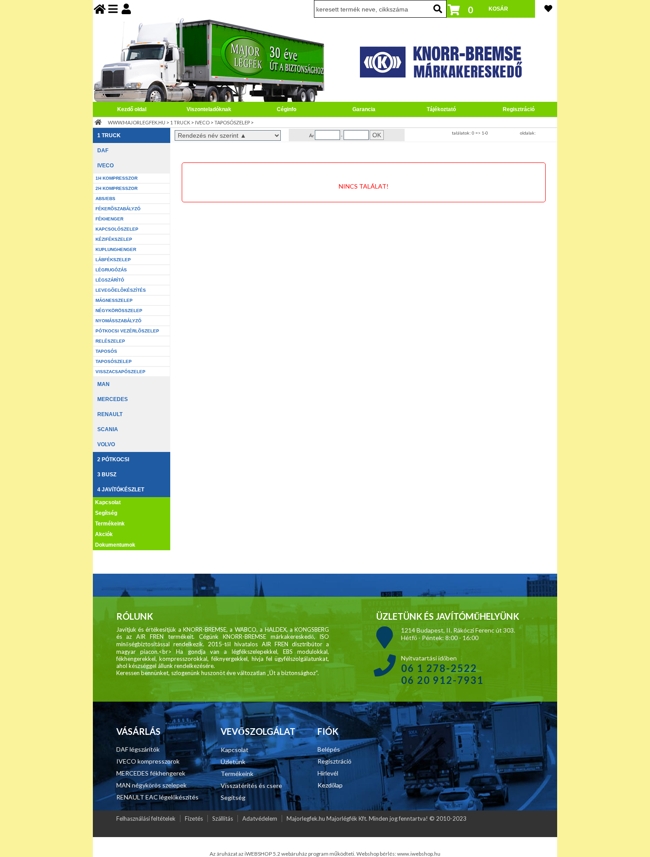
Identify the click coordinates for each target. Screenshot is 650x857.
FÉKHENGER (109, 218)
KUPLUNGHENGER (116, 249)
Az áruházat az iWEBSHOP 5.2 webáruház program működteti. (283, 853)
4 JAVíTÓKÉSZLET (120, 489)
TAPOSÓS (106, 351)
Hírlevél (327, 773)
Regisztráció (519, 109)
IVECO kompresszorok (148, 761)
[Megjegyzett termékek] (548, 8)
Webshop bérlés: (376, 853)
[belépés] (126, 8)
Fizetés (194, 818)
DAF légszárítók (138, 749)
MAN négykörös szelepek (151, 785)
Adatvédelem (259, 818)
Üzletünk (233, 761)
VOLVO (106, 444)
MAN (103, 384)
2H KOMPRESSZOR (117, 188)
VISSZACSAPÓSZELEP (120, 371)
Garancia (363, 109)
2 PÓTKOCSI (113, 459)
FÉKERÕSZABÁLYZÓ (118, 208)
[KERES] (438, 9)
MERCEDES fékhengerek (150, 773)
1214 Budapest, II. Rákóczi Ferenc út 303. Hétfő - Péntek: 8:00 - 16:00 (458, 633)
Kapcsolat (108, 502)
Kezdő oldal (131, 109)
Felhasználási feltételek (146, 818)
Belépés (328, 749)
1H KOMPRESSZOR (117, 178)
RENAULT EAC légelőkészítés (157, 797)
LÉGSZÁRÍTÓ (110, 280)
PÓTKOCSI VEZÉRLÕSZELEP (127, 330)
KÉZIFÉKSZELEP (114, 239)
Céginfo (286, 109)
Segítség (106, 513)
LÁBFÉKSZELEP (113, 259)
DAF (102, 150)
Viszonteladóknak (209, 109)
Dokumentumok (115, 545)
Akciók (104, 534)
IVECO (202, 122)
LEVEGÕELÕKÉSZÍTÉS (121, 290)
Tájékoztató (441, 109)
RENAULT (109, 414)
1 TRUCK (180, 122)
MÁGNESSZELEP (114, 300)
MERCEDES (112, 399)
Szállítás (222, 818)
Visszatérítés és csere (251, 785)
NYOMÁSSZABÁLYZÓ (118, 320)
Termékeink (110, 524)
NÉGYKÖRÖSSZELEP (119, 310)
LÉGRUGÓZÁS (111, 269)
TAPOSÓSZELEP (232, 122)
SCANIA (107, 429)
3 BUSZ (106, 474)
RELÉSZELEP (110, 341)
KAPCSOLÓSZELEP (117, 229)
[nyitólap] (100, 8)
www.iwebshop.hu (418, 853)
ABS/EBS (105, 198)
